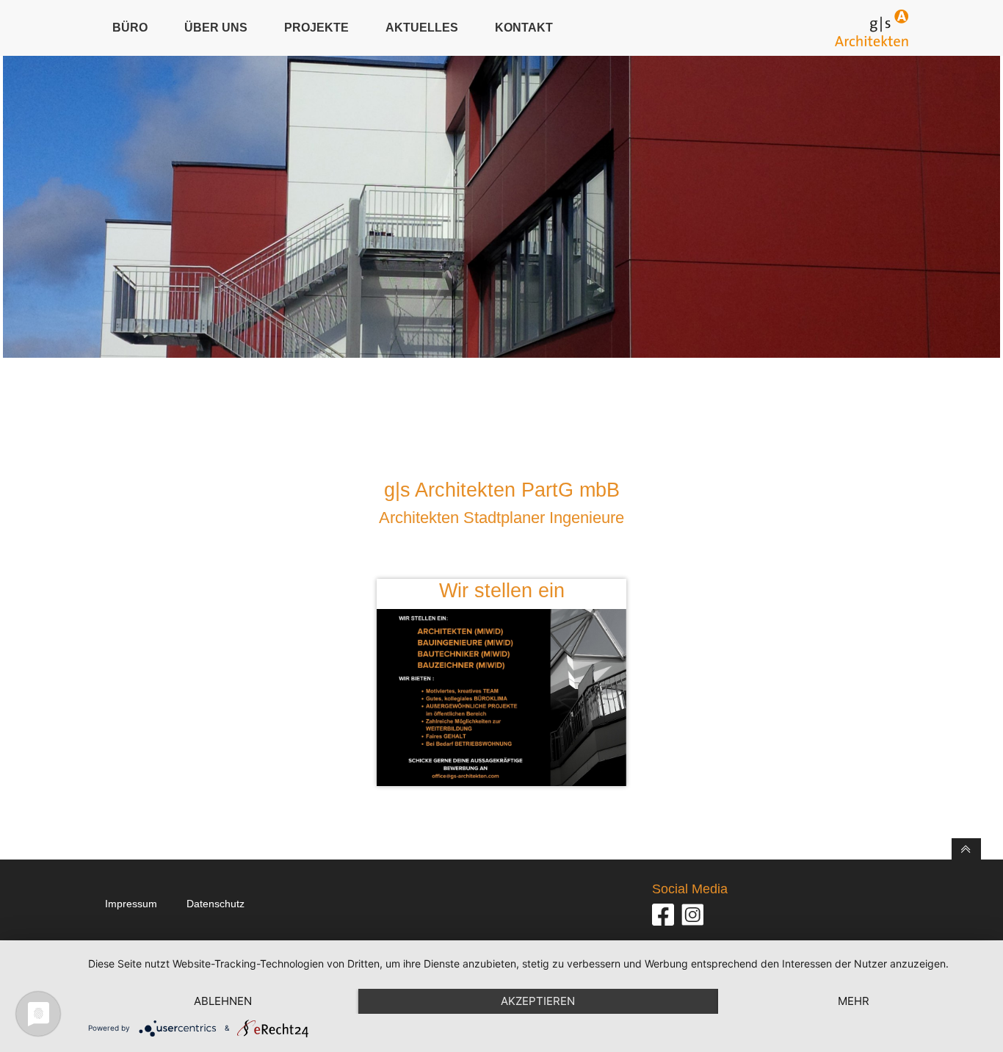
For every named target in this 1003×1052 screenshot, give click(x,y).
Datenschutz (216, 903)
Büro (130, 27)
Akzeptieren (538, 1001)
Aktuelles (421, 27)
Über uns (215, 27)
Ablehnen (223, 1001)
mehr (853, 1001)
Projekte (316, 27)
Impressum (131, 903)
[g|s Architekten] (871, 27)
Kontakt (524, 27)
